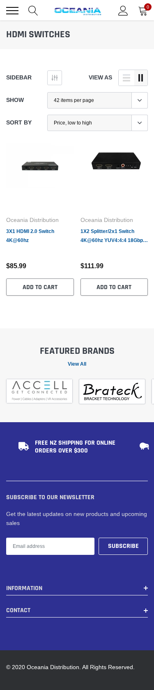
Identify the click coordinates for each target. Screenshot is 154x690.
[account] (123, 10)
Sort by (19, 122)
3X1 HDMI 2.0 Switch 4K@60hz (30, 235)
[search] (33, 10)
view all (77, 364)
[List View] (126, 78)
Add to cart (40, 287)
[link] (40, 177)
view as (100, 77)
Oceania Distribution (32, 220)
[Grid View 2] (140, 78)
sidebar (19, 77)
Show (15, 100)
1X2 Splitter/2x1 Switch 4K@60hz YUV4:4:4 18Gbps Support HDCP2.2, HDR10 (113, 236)
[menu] (12, 11)
